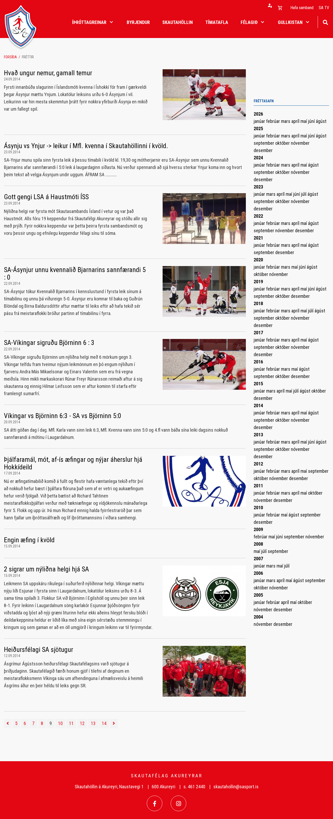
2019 (258, 281)
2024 (258, 157)
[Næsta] (114, 723)
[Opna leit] (325, 22)
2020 (258, 259)
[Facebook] (154, 803)
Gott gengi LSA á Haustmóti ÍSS (46, 197)
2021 (258, 238)
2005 (258, 595)
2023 (258, 187)
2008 (258, 544)
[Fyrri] (7, 723)
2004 (258, 617)
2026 (258, 114)
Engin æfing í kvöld (29, 540)
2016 (258, 361)
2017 (258, 332)
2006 (258, 573)
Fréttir (28, 57)
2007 (258, 558)
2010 (258, 507)
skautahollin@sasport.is (236, 786)
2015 (258, 383)
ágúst (321, 121)
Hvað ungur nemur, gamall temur (48, 73)
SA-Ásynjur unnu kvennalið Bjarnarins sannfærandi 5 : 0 (75, 273)
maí (304, 121)
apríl (295, 121)
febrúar (273, 121)
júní (312, 121)
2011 (258, 485)
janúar (260, 121)
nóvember (300, 143)
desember (263, 150)
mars (286, 121)
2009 (258, 529)
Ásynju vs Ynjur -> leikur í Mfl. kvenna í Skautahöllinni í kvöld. (86, 146)
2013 (258, 434)
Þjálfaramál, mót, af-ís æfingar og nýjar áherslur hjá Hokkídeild (73, 463)
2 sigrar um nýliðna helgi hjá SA (46, 569)
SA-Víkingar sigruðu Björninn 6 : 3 (49, 342)
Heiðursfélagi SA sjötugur (38, 649)
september (264, 143)
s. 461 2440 (194, 786)
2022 (258, 216)
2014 (258, 405)
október (283, 143)
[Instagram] (178, 803)
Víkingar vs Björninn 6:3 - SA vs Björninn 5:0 (62, 416)
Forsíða (10, 57)
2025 (258, 128)
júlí (304, 194)
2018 (258, 303)
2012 (258, 464)
